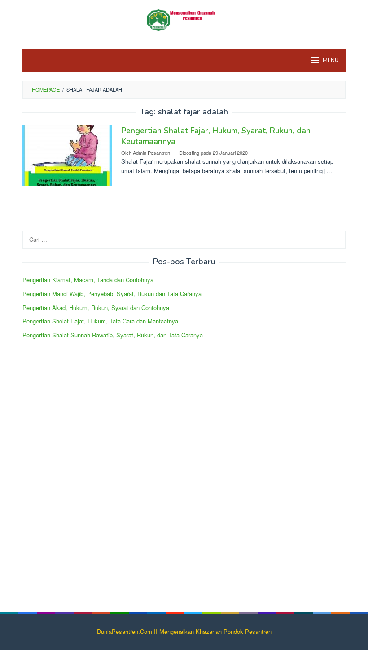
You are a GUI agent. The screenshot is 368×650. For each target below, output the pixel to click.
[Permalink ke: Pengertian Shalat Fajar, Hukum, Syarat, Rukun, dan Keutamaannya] (67, 154)
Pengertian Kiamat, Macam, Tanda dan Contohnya (87, 279)
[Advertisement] (89, 483)
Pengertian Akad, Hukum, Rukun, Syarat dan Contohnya (95, 307)
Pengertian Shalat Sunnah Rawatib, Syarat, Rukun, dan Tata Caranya (112, 335)
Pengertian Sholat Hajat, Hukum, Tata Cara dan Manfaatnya (100, 321)
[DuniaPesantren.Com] (184, 19)
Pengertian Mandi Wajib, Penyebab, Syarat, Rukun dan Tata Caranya (112, 293)
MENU (331, 61)
